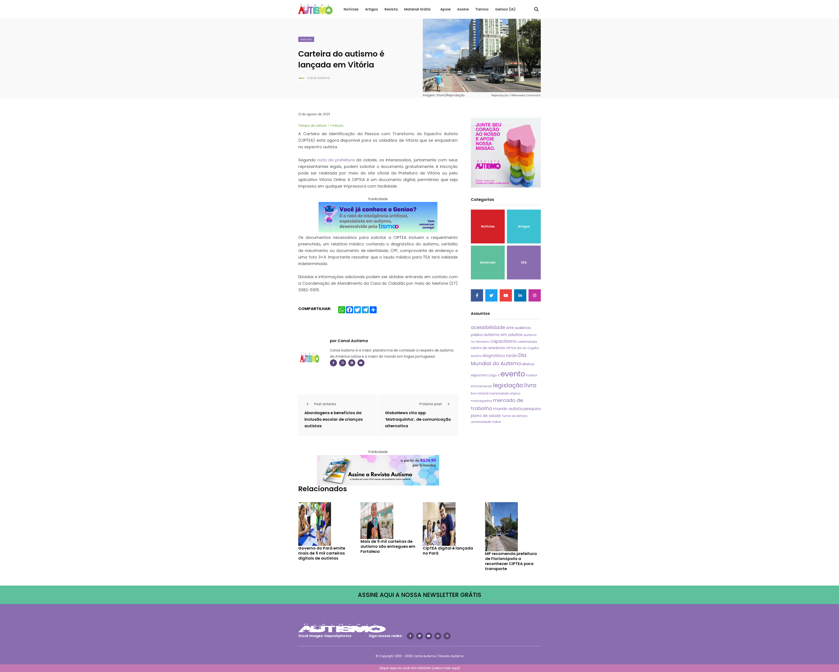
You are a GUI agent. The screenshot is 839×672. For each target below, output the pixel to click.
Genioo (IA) (505, 9)
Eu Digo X (492, 375)
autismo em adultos (503, 334)
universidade (481, 422)
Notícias (351, 9)
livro (530, 385)
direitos (528, 364)
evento (513, 374)
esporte (478, 375)
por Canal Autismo (349, 340)
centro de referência (488, 348)
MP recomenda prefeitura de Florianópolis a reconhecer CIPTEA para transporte (511, 561)
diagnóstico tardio (499, 355)
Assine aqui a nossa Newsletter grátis (419, 595)
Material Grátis (417, 9)
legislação (508, 385)
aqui (455, 668)
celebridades (527, 341)
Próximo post (431, 404)
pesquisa (532, 408)
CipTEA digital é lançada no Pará (448, 551)
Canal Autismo (318, 78)
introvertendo (481, 386)
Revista (391, 9)
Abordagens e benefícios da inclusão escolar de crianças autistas (333, 419)
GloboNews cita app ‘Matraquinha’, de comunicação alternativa (418, 419)
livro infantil (480, 393)
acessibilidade (488, 327)
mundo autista (508, 408)
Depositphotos (337, 635)
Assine (463, 9)
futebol (531, 375)
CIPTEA (511, 348)
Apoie (445, 9)
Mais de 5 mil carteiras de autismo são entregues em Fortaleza (388, 546)
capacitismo (503, 341)
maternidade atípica (504, 393)
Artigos (371, 9)
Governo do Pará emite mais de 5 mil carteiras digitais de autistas (321, 553)
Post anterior (324, 404)
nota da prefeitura (336, 160)
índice (496, 422)
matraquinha (481, 401)
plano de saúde (486, 415)
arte (510, 327)
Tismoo (482, 9)
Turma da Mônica (514, 416)
